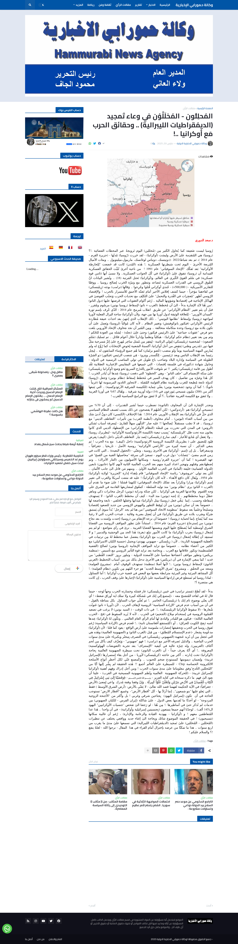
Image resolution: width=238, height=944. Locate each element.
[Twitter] (94, 143)
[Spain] (50, 248)
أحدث (208, 905)
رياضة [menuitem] (90, 4)
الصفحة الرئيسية (205, 108)
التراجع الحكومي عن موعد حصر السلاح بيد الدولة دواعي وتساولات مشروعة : (194, 805)
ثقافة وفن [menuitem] (105, 4)
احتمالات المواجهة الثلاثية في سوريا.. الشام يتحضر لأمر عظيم (151, 803)
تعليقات (39, 359)
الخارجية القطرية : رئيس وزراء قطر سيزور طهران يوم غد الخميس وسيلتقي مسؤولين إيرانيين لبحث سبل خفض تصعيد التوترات (54, 459)
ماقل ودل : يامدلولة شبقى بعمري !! (46, 373)
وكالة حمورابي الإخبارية (194, 5)
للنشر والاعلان (55, 939)
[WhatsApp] (90, 143)
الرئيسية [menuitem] (165, 4)
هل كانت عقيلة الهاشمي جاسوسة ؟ (47, 413)
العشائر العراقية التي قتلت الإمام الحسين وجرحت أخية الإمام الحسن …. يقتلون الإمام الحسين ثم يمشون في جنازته (44, 394)
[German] (59, 248)
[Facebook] (99, 143)
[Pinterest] (163, 750)
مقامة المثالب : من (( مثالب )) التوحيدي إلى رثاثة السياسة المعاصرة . (108, 805)
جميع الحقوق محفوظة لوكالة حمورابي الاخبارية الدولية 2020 (181, 939)
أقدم (92, 905)
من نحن (40, 939)
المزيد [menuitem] (79, 4)
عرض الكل (93, 761)
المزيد (43, 248)
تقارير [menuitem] (138, 4)
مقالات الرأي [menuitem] (123, 4)
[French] (69, 248)
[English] (78, 248)
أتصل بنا (29, 939)
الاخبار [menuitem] (151, 4)
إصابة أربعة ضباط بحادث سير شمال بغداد (58, 444)
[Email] (155, 750)
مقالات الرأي (189, 108)
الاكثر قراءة (69, 359)
